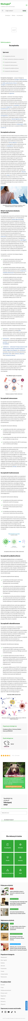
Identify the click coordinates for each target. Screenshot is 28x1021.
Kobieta (3, 963)
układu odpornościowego (18, 219)
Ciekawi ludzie (4, 974)
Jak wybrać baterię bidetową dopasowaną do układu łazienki (17, 912)
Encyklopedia (20, 15)
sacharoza (8, 355)
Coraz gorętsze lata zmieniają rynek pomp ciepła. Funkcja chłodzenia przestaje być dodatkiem (18, 903)
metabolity (16, 105)
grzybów (5, 342)
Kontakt (3, 984)
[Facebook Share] (17, 799)
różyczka (24, 171)
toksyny (15, 83)
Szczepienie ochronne (9, 56)
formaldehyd (6, 343)
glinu (20, 330)
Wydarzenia (4, 976)
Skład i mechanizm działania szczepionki (14, 59)
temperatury (9, 107)
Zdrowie (3, 965)
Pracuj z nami (4, 993)
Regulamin (3, 995)
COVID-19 (3, 127)
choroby (14, 466)
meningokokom (4, 115)
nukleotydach (20, 124)
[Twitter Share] (21, 799)
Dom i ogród (4, 960)
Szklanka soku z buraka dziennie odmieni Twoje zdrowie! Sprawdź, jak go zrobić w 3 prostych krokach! (18, 948)
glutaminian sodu (7, 353)
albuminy (22, 353)
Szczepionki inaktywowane (11, 65)
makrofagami (23, 240)
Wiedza (13, 15)
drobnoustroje (23, 79)
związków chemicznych (8, 272)
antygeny (3, 84)
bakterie (14, 142)
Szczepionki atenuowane (10, 62)
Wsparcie (3, 1004)
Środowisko (4, 968)
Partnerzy (3, 1001)
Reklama (3, 998)
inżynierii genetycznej (16, 119)
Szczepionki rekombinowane (11, 71)
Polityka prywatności (6, 990)
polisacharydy (9, 83)
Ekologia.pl (7, 15)
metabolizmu (10, 146)
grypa (8, 175)
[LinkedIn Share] (17, 803)
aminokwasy (22, 350)
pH (17, 350)
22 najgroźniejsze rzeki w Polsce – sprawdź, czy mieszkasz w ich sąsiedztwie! (18, 928)
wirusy (10, 142)
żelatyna (17, 353)
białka (4, 83)
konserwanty (6, 338)
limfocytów (3, 236)
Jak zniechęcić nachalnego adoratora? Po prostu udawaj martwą (17, 938)
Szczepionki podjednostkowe (11, 68)
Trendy (2, 971)
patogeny (17, 79)
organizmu (11, 93)
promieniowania (4, 108)
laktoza (13, 355)
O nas (2, 987)
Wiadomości (4, 957)
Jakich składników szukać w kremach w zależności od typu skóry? (17, 893)
